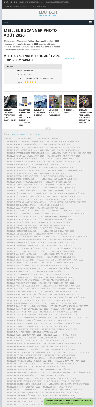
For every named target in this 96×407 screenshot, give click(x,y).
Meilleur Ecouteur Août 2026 (20, 208)
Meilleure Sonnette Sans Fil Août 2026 (62, 381)
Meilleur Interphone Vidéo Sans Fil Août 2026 (28, 237)
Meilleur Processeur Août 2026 (21, 283)
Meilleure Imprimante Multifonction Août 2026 (29, 361)
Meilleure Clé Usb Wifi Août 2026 (60, 355)
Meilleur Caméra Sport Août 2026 (49, 173)
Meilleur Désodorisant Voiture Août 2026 (26, 202)
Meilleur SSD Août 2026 (66, 315)
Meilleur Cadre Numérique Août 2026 (56, 167)
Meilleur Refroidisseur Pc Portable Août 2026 (28, 289)
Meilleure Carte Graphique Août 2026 (71, 352)
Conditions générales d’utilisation (32, 139)
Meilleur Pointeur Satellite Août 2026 (25, 277)
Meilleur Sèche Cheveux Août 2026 (23, 300)
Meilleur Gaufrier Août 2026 (58, 219)
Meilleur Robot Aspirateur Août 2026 (24, 292)
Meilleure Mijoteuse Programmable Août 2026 (28, 372)
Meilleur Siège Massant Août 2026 (23, 303)
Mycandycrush (70, 58)
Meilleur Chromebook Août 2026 (22, 185)
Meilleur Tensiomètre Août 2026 (22, 323)
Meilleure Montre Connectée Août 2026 (71, 372)
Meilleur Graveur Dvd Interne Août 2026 (51, 222)
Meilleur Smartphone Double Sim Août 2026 (27, 309)
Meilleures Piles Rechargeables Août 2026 (27, 404)
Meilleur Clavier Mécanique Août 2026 (58, 185)
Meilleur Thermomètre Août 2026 (22, 326)
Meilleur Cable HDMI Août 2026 (21, 167)
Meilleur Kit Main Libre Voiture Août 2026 (26, 240)
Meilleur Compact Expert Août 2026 (23, 188)
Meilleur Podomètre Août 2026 (54, 274)
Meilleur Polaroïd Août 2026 (59, 277)
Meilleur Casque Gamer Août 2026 (22, 179)
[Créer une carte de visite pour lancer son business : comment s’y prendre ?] (85, 101)
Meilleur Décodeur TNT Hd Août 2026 (64, 196)
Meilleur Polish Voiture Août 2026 (23, 280)
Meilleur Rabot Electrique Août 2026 (56, 283)
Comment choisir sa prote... (30, 2)
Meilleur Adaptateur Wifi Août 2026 (23, 144)
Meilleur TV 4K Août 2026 (18, 332)
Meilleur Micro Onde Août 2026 (61, 257)
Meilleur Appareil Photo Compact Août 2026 (28, 153)
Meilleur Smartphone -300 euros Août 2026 (27, 306)
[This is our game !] (70, 101)
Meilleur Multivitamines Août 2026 (57, 263)
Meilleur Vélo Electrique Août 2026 (60, 335)
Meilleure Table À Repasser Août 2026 (24, 390)
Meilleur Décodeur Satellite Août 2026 (25, 196)
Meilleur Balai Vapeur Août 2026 (63, 159)
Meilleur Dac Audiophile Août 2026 (59, 191)
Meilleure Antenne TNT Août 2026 (22, 346)
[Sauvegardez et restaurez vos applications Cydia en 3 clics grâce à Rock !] (25, 101)
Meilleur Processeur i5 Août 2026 (58, 280)
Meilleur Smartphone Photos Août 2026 (59, 312)
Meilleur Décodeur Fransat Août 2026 (67, 193)
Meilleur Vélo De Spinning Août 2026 (24, 335)
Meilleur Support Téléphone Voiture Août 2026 (29, 318)
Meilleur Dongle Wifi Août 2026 (21, 205)
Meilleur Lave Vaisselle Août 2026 (22, 245)
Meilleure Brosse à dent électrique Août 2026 (28, 352)
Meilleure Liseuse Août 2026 (20, 367)
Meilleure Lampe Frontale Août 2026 (24, 364)
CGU (38, 134)
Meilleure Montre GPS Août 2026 (22, 375)
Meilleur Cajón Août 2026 (19, 173)
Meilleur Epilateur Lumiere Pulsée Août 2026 (28, 214)
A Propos (24, 134)
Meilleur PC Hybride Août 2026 (51, 271)
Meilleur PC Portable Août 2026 (22, 274)
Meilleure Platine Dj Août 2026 (61, 378)
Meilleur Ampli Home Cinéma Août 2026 (25, 147)
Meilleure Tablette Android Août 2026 (25, 393)
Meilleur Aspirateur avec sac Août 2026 (25, 156)
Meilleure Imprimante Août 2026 (70, 361)
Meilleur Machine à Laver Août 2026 (23, 254)
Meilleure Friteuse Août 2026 (62, 358)
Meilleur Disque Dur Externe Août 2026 (68, 202)
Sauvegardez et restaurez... (57, 2)
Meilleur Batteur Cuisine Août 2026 (23, 162)
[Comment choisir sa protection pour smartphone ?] (10, 101)
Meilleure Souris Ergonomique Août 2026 (26, 384)
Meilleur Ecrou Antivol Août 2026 (23, 211)
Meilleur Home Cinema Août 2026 (59, 231)
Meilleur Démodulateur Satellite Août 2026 (60, 199)
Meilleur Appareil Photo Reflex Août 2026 (71, 153)
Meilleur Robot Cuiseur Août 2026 (61, 292)
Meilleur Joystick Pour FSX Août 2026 (70, 237)
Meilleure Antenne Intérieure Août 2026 (62, 344)
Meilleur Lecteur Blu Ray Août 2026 (23, 248)
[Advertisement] (78, 40)
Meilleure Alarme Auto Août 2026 (48, 341)
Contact (56, 139)
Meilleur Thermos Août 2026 (55, 326)
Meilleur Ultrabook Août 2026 (47, 332)
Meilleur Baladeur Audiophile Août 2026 (26, 159)
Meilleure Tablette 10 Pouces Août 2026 (63, 390)
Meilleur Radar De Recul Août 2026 (23, 286)
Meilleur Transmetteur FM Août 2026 (59, 329)
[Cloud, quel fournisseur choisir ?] (40, 101)
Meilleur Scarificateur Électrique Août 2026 (64, 297)
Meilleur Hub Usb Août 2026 (20, 234)
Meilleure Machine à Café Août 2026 (53, 367)
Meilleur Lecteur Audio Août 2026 (57, 245)
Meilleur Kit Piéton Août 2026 (63, 240)
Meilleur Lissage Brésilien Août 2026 (57, 251)
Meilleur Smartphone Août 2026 (66, 309)
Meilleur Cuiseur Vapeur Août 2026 (23, 191)
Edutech (14, 134)
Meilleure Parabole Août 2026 (54, 375)
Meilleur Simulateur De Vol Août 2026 (59, 303)
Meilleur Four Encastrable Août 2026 (24, 219)
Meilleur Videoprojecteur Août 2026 (57, 338)
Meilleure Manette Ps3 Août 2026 (55, 370)
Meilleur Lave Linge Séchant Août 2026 (56, 243)
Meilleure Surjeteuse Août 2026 (57, 387)
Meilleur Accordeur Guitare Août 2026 (25, 141)
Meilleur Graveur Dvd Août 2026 (22, 225)
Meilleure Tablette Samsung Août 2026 (56, 396)
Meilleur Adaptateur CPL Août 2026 (62, 141)
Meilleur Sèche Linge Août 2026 (56, 300)
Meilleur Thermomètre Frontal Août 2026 (60, 323)
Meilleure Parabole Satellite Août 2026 (25, 378)
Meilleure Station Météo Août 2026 (23, 387)
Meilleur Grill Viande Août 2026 (22, 228)
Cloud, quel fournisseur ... (15, 6)
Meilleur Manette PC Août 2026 (58, 254)
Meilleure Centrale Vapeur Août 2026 (24, 355)
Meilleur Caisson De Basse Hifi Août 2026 (26, 170)
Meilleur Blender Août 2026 (20, 165)
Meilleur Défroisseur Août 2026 (22, 199)
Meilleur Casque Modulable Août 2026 (25, 182)
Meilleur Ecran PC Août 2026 (50, 208)
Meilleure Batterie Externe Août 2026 (24, 349)
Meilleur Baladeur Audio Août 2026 (63, 156)
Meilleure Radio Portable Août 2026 (24, 381)
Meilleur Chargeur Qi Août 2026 (61, 182)
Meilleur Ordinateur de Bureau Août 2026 (26, 269)
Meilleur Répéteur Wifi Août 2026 (69, 289)
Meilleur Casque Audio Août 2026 (22, 176)
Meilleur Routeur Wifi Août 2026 (64, 295)
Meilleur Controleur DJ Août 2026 (59, 188)
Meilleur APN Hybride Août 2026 (22, 150)
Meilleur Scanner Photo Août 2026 (23, 297)
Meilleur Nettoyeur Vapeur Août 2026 (49, 266)
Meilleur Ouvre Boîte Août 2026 (64, 269)
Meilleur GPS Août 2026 (18, 222)
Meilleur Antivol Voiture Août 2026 (63, 147)
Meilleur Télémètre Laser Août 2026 (24, 320)
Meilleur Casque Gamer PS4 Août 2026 (59, 179)
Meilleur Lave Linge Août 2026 (21, 243)
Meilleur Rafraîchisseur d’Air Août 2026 (61, 286)
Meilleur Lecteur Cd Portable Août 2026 (62, 248)
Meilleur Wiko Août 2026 (18, 341)
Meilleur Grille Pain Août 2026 (54, 228)
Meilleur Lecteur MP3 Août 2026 (22, 251)
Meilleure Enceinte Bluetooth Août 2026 (26, 358)
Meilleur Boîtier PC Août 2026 (50, 165)
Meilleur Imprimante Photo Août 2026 (54, 234)
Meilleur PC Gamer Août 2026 (20, 271)
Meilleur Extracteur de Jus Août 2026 (24, 217)
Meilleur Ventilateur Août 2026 (22, 338)
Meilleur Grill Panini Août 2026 (55, 225)
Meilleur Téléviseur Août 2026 (58, 320)
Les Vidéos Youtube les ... (40, 6)
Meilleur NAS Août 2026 (18, 266)
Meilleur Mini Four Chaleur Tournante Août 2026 (60, 260)
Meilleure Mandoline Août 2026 (21, 370)
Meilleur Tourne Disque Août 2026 (23, 329)
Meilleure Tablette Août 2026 (21, 396)
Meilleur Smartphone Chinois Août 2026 (69, 306)
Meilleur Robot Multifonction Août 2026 (26, 295)
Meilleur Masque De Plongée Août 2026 (25, 257)
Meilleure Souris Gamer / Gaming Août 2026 (69, 384)
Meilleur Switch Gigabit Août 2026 (70, 318)
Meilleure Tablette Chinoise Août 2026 (64, 393)
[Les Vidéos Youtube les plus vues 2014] (55, 101)
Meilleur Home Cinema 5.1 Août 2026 (23, 231)
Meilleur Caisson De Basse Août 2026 (65, 170)
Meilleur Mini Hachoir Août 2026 (22, 263)
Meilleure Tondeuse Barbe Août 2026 (24, 398)
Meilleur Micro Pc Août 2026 (20, 260)
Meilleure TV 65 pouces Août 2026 (22, 401)
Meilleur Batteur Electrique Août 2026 (61, 162)
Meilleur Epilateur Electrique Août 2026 (61, 211)
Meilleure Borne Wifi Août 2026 (60, 349)
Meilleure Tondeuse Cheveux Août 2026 (62, 398)
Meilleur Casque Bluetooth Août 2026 (58, 176)
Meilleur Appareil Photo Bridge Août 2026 (59, 150)
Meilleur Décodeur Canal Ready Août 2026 (26, 193)
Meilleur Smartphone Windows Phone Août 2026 (29, 315)
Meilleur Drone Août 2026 (52, 205)
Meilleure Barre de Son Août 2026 (57, 346)
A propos (8, 139)
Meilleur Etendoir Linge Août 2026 (68, 214)
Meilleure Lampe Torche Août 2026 (60, 364)
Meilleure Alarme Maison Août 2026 (23, 344)
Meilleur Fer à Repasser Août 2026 (61, 217)
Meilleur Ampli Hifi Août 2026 (57, 144)
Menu (6, 22)
